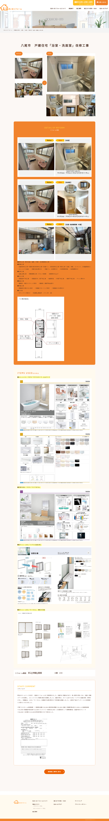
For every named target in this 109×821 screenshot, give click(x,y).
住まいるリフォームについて (40, 801)
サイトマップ (78, 801)
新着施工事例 (17, 30)
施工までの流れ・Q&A (60, 801)
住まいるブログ (58, 804)
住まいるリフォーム (8, 30)
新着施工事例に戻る (54, 772)
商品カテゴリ (36, 804)
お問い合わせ (102, 2)
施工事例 (35, 812)
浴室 (22, 30)
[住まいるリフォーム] (11, 7)
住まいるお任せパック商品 (39, 808)
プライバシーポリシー (80, 804)
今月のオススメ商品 (37, 806)
